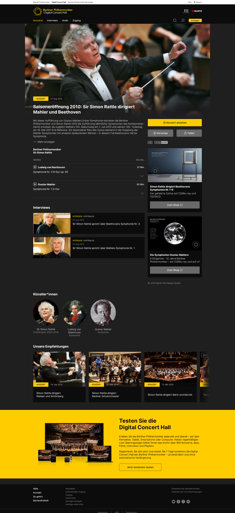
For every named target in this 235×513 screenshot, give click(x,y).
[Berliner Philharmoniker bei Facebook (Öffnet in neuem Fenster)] (178, 501)
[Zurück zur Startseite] (52, 11)
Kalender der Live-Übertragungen (187, 492)
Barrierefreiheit (41, 500)
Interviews (52, 20)
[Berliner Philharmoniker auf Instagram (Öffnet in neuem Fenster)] (188, 501)
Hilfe (189, 2)
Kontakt (37, 492)
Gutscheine (70, 498)
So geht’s (38, 496)
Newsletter (70, 488)
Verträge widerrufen (74, 504)
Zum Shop (173, 205)
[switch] (142, 176)
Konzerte (38, 20)
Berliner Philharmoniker (41, 2)
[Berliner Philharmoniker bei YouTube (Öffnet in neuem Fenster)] (173, 501)
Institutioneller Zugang (75, 492)
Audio (65, 20)
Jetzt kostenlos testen (140, 467)
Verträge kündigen (74, 501)
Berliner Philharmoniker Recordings (80, 2)
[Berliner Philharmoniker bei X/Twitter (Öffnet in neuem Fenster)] (183, 501)
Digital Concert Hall (59, 2)
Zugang (77, 20)
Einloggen (195, 20)
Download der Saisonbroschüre (186, 488)
